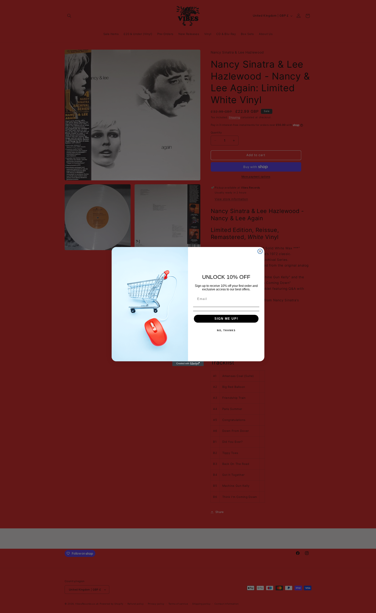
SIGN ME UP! (226, 318)
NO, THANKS (226, 330)
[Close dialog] (260, 251)
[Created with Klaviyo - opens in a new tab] (188, 363)
